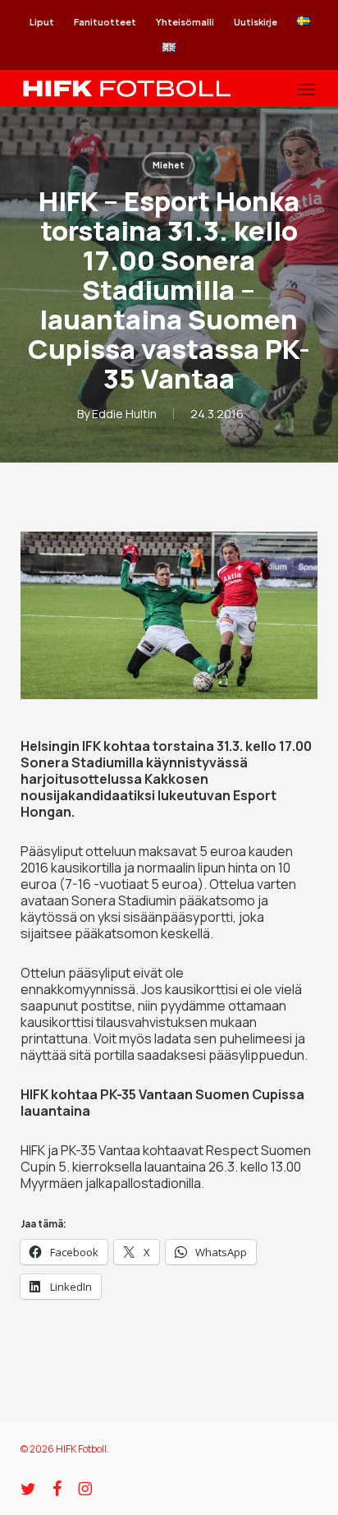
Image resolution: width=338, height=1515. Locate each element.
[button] (306, 89)
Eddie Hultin (124, 413)
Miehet (169, 165)
